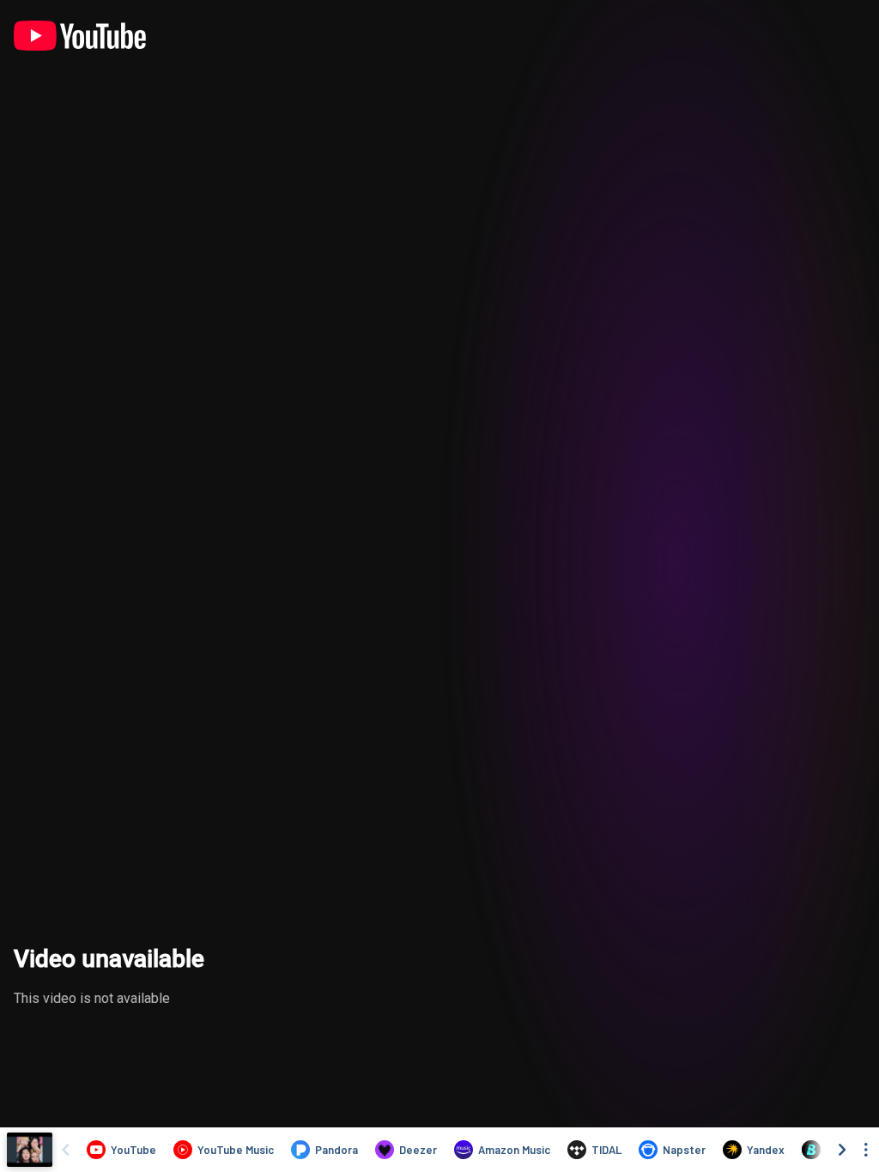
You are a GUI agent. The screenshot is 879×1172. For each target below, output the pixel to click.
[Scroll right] (842, 1150)
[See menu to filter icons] (866, 1150)
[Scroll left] (65, 1150)
